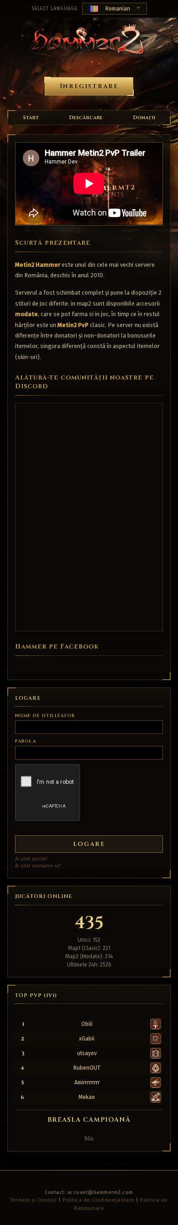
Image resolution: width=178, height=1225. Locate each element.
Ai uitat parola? (31, 859)
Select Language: (55, 8)
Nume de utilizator (45, 715)
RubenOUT (86, 1068)
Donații (144, 117)
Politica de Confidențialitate (99, 1200)
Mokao (87, 1097)
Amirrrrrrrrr (86, 1082)
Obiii (87, 1024)
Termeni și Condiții (33, 1200)
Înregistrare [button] (89, 86)
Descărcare (86, 117)
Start (31, 117)
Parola (25, 741)
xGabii (86, 1038)
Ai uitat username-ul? (38, 866)
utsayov (87, 1053)
